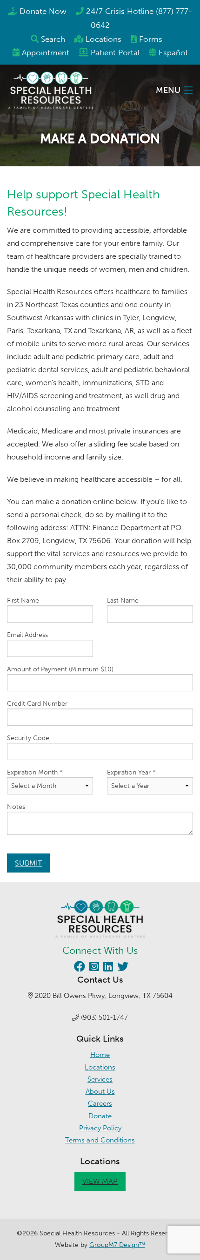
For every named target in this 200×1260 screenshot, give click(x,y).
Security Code (28, 738)
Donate (100, 1116)
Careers (100, 1103)
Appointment (45, 52)
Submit (28, 863)
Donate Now (43, 11)
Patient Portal (115, 52)
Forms (150, 39)
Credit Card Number (37, 704)
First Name (23, 600)
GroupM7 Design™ (117, 1245)
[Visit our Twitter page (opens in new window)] (121, 968)
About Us (100, 1091)
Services (100, 1079)
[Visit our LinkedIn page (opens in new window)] (107, 968)
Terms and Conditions (100, 1140)
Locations (103, 39)
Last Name (123, 600)
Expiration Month (35, 772)
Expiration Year (131, 772)
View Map (100, 1181)
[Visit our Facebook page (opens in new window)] (78, 968)
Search (53, 39)
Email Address (27, 635)
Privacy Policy (100, 1128)
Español (173, 52)
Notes (16, 807)
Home (100, 1054)
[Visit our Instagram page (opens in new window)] (93, 968)
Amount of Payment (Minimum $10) (60, 669)
